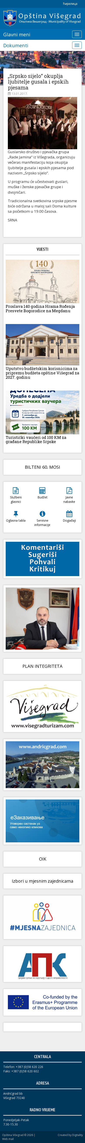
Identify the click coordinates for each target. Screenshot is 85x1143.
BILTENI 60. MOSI (42, 467)
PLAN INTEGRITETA (42, 666)
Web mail (8, 1139)
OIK (42, 859)
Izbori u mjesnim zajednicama (42, 881)
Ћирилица (70, 4)
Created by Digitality (70, 1135)
